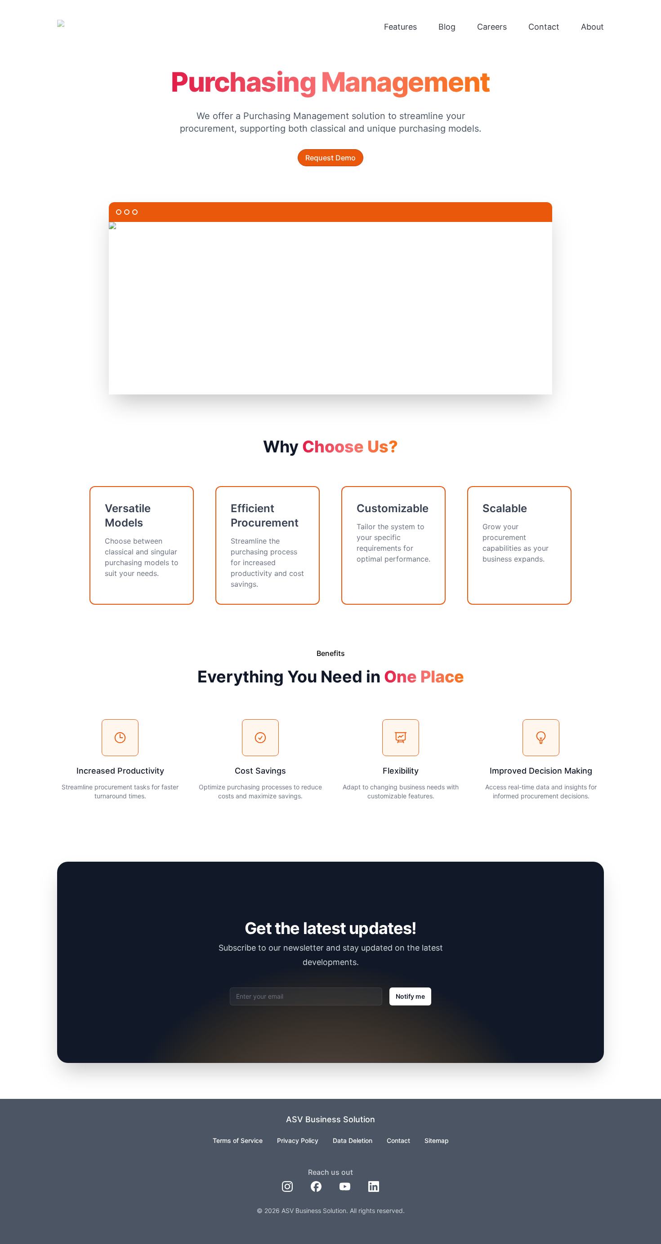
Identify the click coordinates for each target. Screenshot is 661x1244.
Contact (543, 26)
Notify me (410, 996)
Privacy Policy (297, 1140)
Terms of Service (238, 1140)
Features (400, 26)
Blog (447, 26)
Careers (492, 26)
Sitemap (436, 1140)
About (592, 26)
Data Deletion (352, 1140)
